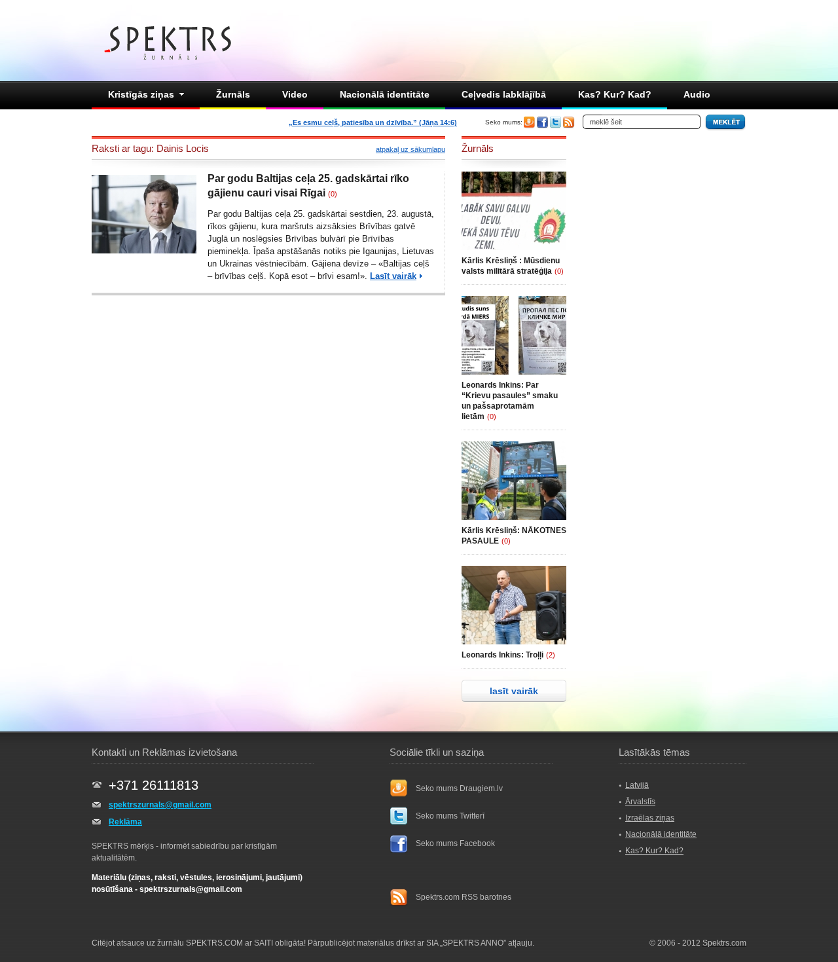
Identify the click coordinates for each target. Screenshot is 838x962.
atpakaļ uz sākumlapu (410, 149)
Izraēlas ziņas (649, 818)
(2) (550, 655)
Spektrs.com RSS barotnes (463, 897)
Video (295, 94)
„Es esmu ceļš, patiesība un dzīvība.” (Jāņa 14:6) (373, 122)
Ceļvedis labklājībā (504, 94)
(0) (332, 194)
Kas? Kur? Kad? (614, 94)
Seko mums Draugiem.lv (459, 788)
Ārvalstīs (640, 801)
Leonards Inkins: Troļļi (502, 654)
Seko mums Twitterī (450, 816)
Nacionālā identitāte (384, 94)
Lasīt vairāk (393, 276)
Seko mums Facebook (455, 843)
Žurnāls (233, 94)
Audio (696, 94)
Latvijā (637, 785)
